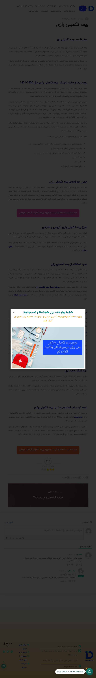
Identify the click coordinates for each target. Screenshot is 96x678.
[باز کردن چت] (89, 671)
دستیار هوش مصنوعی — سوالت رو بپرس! (70, 671)
